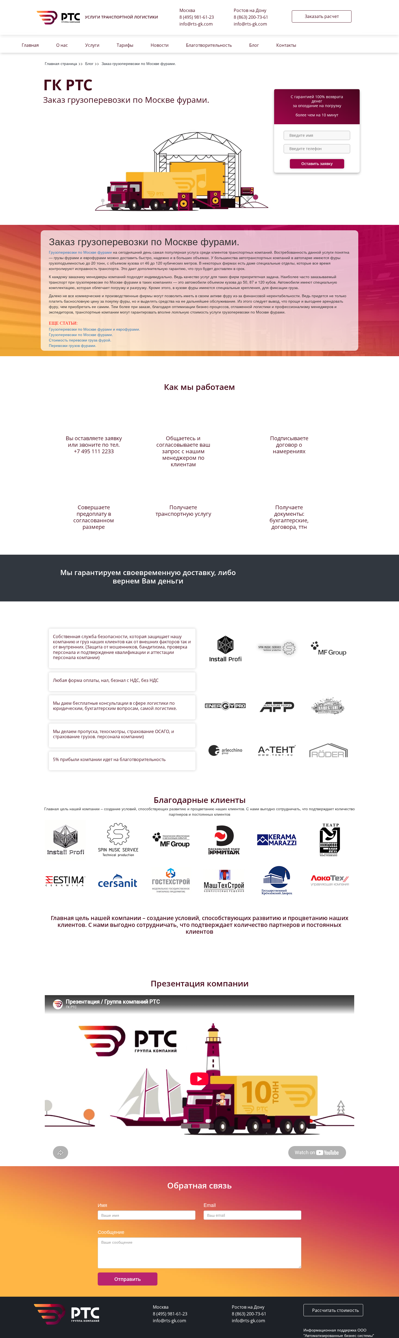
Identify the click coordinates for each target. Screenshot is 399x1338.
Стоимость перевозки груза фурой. (80, 340)
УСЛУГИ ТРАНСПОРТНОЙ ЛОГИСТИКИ (121, 17)
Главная (30, 45)
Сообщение (111, 1232)
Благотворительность (209, 45)
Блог (254, 45)
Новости (160, 45)
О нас (62, 45)
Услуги (92, 45)
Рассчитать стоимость (335, 1310)
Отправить (127, 1279)
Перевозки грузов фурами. (72, 345)
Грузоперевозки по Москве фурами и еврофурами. (94, 329)
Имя (102, 1205)
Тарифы (125, 45)
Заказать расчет (322, 16)
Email (210, 1205)
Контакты (286, 45)
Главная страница (61, 63)
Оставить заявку (317, 163)
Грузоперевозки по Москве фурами (80, 252)
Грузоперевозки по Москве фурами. (81, 334)
